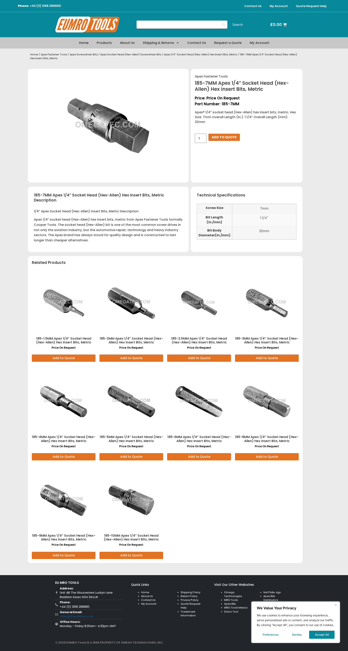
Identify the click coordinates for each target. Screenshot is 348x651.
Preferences (271, 634)
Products (104, 42)
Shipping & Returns (158, 42)
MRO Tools (231, 600)
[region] (295, 622)
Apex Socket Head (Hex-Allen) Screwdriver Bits (130, 54)
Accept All (322, 634)
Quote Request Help (311, 6)
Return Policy (189, 596)
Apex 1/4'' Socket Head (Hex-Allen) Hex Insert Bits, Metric (200, 54)
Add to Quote (224, 137)
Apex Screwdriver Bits (84, 54)
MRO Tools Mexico (236, 607)
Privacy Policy (189, 600)
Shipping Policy (190, 592)
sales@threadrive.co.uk (76, 616)
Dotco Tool (231, 611)
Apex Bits (230, 604)
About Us (127, 42)
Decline (297, 634)
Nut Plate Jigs (272, 592)
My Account (279, 6)
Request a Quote (228, 42)
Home (84, 42)
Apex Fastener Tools (54, 54)
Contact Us (253, 6)
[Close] (335, 604)
